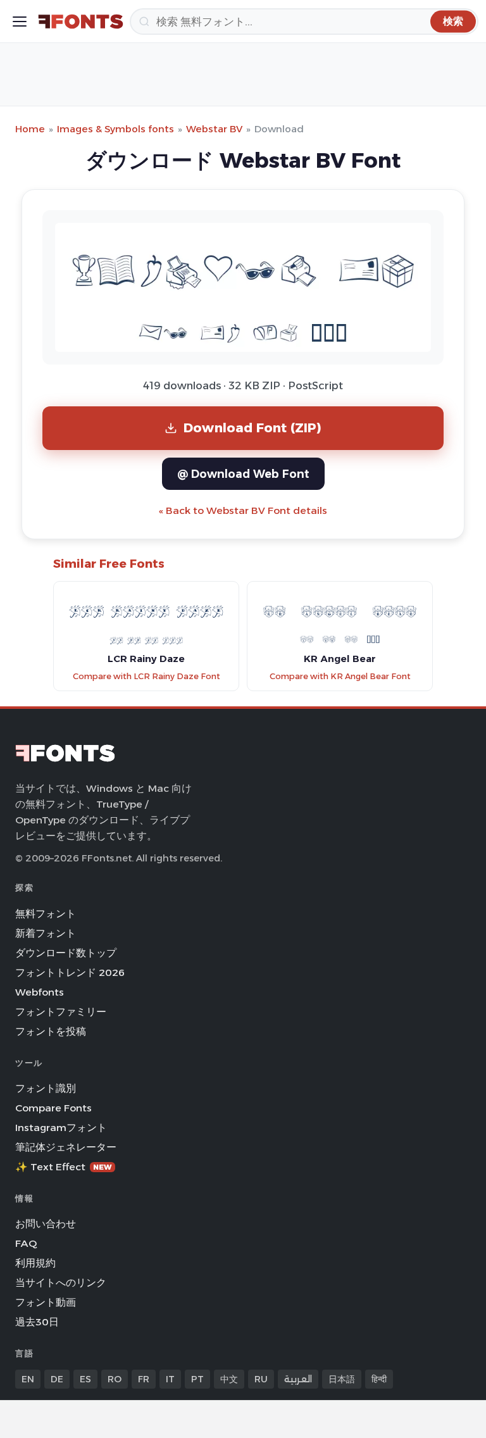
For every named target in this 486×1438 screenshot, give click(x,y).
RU (261, 1379)
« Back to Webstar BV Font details (243, 510)
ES (85, 1379)
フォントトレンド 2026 (70, 972)
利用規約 (35, 1263)
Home (30, 129)
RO (115, 1379)
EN (28, 1379)
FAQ (26, 1243)
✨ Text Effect (63, 1167)
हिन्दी (379, 1379)
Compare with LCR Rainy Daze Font (146, 676)
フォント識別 (45, 1088)
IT (170, 1379)
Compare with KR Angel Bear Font (340, 676)
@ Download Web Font (243, 473)
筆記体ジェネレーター (65, 1147)
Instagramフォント (61, 1128)
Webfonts (39, 992)
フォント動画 (45, 1302)
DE (57, 1379)
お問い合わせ (45, 1224)
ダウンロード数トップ (65, 953)
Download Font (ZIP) (252, 427)
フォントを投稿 (50, 1031)
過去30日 (37, 1322)
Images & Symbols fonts (115, 129)
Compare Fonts (53, 1108)
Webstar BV (214, 129)
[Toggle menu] (20, 21)
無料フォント (45, 914)
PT (197, 1379)
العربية (298, 1379)
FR (143, 1379)
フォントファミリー (60, 1012)
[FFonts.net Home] (80, 21)
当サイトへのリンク (60, 1283)
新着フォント (45, 933)
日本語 (341, 1379)
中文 (229, 1379)
